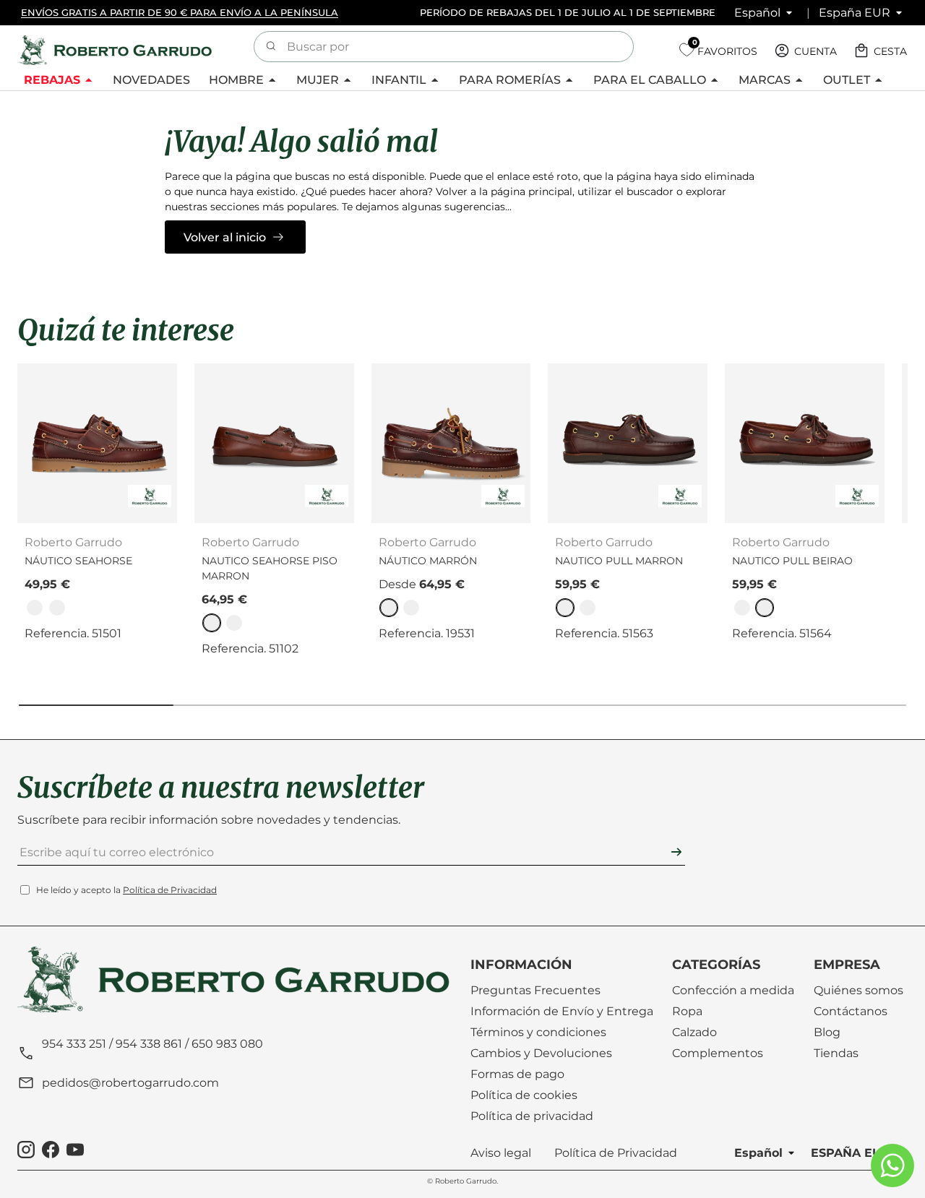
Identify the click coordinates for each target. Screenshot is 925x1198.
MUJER (317, 80)
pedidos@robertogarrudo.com (130, 1083)
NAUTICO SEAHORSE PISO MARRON (269, 568)
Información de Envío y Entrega (561, 1011)
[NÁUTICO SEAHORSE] (97, 443)
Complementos (717, 1053)
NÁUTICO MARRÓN (428, 560)
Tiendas (836, 1053)
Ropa (687, 1011)
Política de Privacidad (170, 889)
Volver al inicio (225, 237)
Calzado (694, 1032)
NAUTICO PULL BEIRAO (792, 560)
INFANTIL (398, 80)
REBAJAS (52, 80)
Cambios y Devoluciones (541, 1053)
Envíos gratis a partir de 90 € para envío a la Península (179, 12)
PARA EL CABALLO (649, 80)
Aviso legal (500, 1153)
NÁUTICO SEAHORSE (78, 560)
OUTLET (846, 80)
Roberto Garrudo (465, 1181)
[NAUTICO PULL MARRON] (627, 443)
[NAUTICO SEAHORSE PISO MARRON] (274, 443)
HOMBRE (236, 80)
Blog (827, 1032)
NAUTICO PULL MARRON (619, 560)
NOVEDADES (151, 80)
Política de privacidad (531, 1116)
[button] (881, 50)
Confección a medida (733, 990)
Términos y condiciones (538, 1032)
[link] (34, 607)
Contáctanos (850, 1011)
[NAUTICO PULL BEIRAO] (805, 443)
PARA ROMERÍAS (510, 80)
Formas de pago (517, 1074)
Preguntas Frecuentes (535, 990)
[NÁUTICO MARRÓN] (451, 443)
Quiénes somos (858, 990)
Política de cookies (523, 1095)
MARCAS (765, 80)
